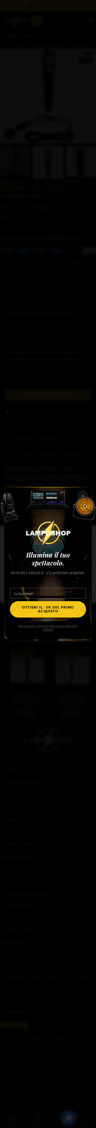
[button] (88, 531)
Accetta (48, 562)
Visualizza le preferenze (48, 590)
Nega (48, 576)
